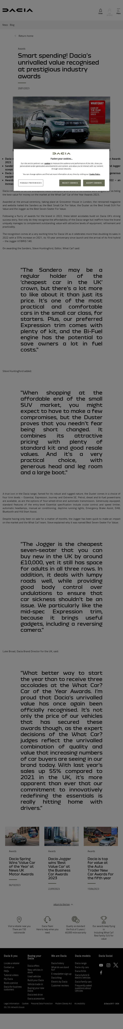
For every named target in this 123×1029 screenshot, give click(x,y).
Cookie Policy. (94, 174)
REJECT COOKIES (70, 183)
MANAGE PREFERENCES (30, 183)
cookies (47, 163)
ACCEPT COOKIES (94, 183)
